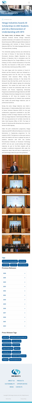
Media (11, 387)
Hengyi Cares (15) (7, 344)
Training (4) (5, 359)
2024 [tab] (4, 282)
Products (20, 381)
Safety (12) (17, 348)
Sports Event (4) (6, 356)
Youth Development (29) (15, 359)
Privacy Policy (23, 398)
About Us (11, 381)
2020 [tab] (4, 300)
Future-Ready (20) (16, 341)
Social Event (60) (16, 352)
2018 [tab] (4, 308)
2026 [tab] (4, 273)
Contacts (19, 387)
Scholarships (6, 265)
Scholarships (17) (6, 352)
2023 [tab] (4, 286)
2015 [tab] (4, 321)
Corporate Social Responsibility (10, 261)
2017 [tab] (4, 313)
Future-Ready (22, 261)
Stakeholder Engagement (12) (19, 356)
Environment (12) (6, 341)
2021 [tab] (4, 295)
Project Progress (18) (7, 348)
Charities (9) (5, 337)
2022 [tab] (4, 291)
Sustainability (10, 384)
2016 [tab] (4, 317)
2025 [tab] (4, 278)
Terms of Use (8, 398)
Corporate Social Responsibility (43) (18, 337)
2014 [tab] (4, 326)
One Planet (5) (16, 344)
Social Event (13, 265)
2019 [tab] (4, 304)
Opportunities (22, 384)
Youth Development (23, 265)
